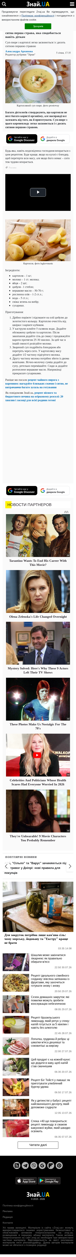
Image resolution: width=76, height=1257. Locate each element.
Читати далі (38, 1145)
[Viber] (33, 1165)
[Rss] (16, 1165)
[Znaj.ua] (38, 4)
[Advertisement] (38, 443)
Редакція (8, 1217)
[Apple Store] (26, 1180)
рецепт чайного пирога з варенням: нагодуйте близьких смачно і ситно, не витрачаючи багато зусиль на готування (36, 383)
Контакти (8, 1222)
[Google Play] (49, 1180)
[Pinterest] (59, 1165)
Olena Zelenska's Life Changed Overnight (38, 616)
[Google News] (42, 1165)
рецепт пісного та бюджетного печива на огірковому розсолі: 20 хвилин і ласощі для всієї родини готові (34, 396)
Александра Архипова (19, 51)
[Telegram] (25, 1165)
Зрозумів (38, 26)
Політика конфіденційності (18, 1205)
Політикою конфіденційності (37, 15)
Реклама (8, 1211)
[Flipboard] (50, 1165)
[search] (4, 4)
